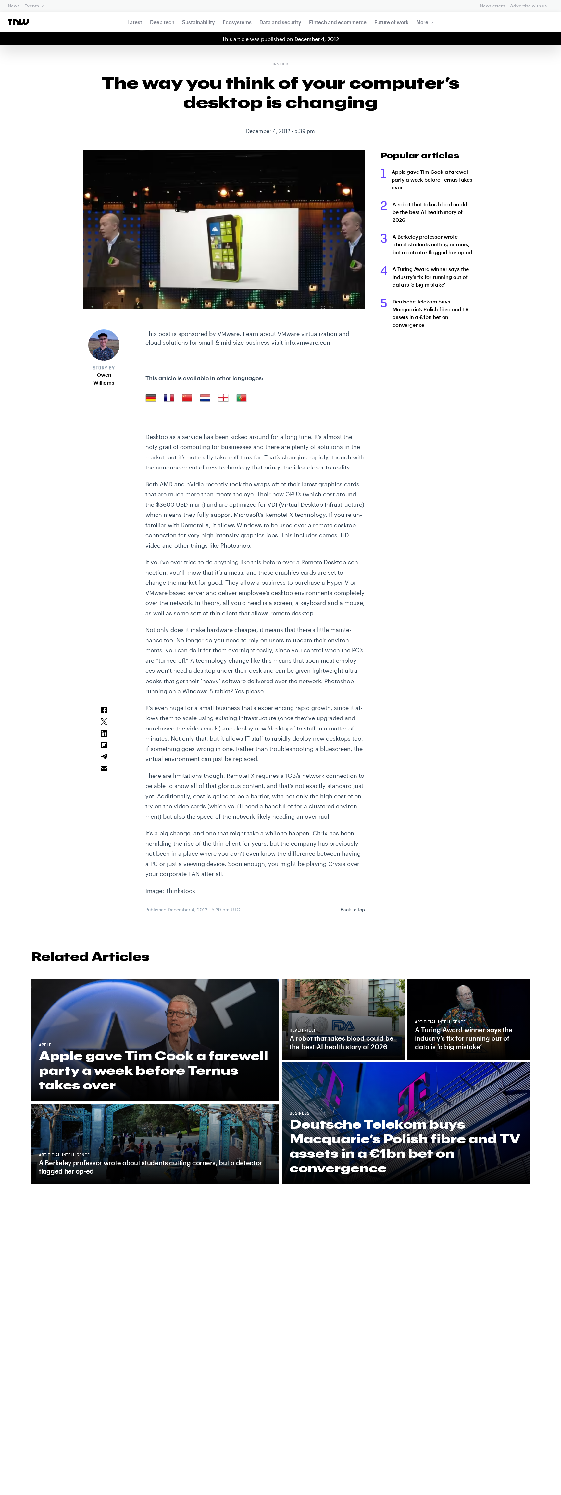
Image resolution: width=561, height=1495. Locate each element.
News (13, 5)
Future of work (391, 22)
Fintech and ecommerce (338, 22)
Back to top (353, 909)
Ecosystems (237, 22)
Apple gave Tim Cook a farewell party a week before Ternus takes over (432, 179)
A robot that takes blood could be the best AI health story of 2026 (430, 212)
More (422, 22)
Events (31, 5)
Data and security (280, 22)
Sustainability (198, 22)
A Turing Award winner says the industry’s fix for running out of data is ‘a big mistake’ (431, 277)
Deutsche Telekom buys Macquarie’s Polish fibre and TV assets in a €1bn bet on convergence (431, 313)
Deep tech (162, 22)
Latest (134, 22)
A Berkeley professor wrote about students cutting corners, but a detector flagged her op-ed (432, 244)
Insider (281, 64)
